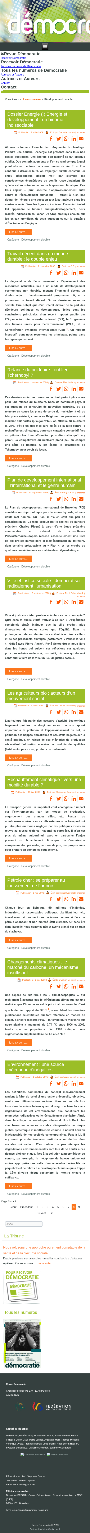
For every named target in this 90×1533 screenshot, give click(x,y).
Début (13, 1207)
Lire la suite (43, 1263)
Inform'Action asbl (51, 1529)
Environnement (32, 99)
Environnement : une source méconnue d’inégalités (35, 1067)
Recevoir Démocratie (13, 57)
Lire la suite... (18, 231)
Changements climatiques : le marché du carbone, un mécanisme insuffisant (42, 967)
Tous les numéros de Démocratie (21, 66)
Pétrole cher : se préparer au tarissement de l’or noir (36, 882)
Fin (51, 1213)
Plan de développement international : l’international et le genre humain (44, 482)
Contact (5, 83)
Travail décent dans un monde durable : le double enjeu (37, 256)
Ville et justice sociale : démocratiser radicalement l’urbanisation (44, 583)
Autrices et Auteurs (12, 74)
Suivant (41, 1213)
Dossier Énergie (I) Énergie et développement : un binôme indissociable (37, 119)
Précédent (26, 1207)
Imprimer (81, 132)
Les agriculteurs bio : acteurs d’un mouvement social (41, 695)
